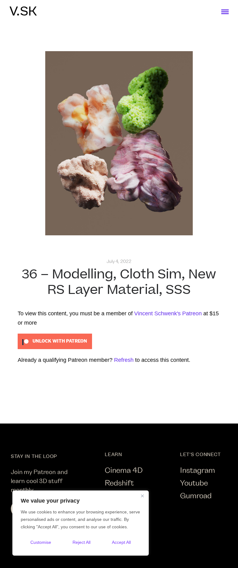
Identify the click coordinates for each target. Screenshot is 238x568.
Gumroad (196, 495)
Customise (40, 542)
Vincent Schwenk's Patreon (168, 313)
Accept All (121, 542)
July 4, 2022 (119, 261)
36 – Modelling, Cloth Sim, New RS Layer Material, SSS (119, 282)
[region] (80, 523)
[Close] (142, 495)
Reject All (81, 542)
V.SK (23, 12)
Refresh (124, 360)
